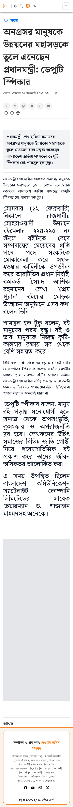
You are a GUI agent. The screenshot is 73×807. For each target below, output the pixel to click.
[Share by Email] (48, 106)
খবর (14, 20)
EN (34, 6)
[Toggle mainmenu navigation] (66, 6)
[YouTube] (32, 787)
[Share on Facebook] (6, 106)
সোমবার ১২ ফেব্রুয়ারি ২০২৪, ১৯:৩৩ (28, 93)
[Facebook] (25, 787)
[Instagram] (40, 787)
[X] (47, 787)
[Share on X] (15, 106)
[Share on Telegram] (31, 106)
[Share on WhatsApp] (23, 106)
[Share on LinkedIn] (40, 106)
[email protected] (50, 769)
